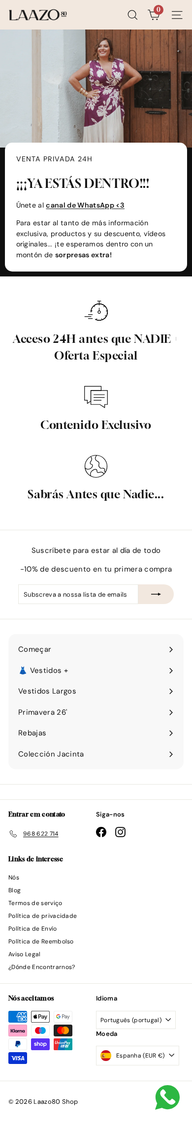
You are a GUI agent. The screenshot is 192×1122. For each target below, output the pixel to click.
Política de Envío (32, 929)
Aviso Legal (24, 954)
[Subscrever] (156, 594)
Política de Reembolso (41, 941)
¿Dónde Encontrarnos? (41, 967)
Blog (14, 890)
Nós (13, 877)
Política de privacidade (42, 916)
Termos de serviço (35, 903)
